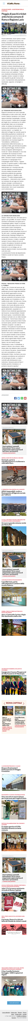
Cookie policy (18, 1014)
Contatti (24, 1014)
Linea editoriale (6, 1012)
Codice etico (14, 1012)
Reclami (20, 1012)
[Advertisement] (14, 653)
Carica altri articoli (14, 1003)
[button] (4, 703)
